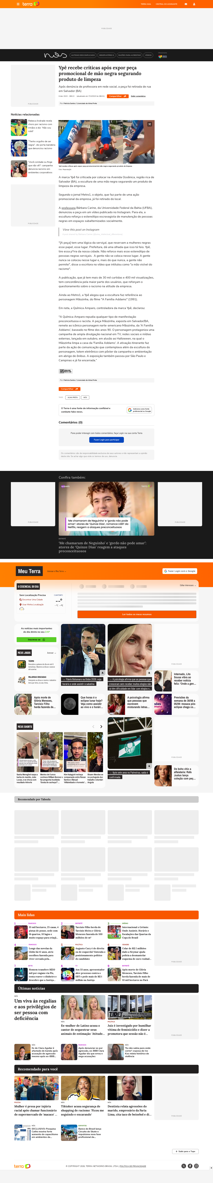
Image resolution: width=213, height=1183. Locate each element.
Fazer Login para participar (106, 439)
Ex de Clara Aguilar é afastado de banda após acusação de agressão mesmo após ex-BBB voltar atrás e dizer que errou (45, 1052)
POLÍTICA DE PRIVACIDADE (133, 1166)
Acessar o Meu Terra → (56, 571)
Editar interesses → (188, 585)
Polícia (17, 1102)
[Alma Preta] (65, 371)
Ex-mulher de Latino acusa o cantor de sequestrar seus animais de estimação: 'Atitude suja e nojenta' (82, 1030)
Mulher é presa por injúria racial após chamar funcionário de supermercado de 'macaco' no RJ (36, 1110)
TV (76, 966)
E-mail (186, 4)
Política (79, 945)
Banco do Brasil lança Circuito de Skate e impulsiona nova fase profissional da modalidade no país (89, 1133)
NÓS (85, 397)
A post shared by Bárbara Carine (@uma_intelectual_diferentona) (92, 234)
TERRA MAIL (146, 4)
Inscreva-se (34, 639)
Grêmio (125, 923)
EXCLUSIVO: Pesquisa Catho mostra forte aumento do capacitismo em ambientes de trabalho (45, 1133)
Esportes (82, 1126)
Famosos (32, 923)
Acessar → (51, 652)
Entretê (62, 539)
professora (69, 208)
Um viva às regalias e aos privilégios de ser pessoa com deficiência (35, 1009)
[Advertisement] (176, 1052)
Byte (30, 966)
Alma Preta (73, 397)
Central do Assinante (166, 4)
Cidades (125, 945)
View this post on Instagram (80, 230)
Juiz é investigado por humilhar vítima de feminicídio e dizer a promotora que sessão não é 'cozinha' (129, 1030)
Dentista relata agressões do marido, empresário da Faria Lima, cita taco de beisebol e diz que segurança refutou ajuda (129, 1110)
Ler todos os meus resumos (137, 614)
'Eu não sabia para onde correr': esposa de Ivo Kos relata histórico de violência (138, 1052)
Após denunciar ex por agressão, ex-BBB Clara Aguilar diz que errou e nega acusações (91, 1052)
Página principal (31, 4)
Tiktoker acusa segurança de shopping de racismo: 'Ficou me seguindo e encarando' (82, 1110)
